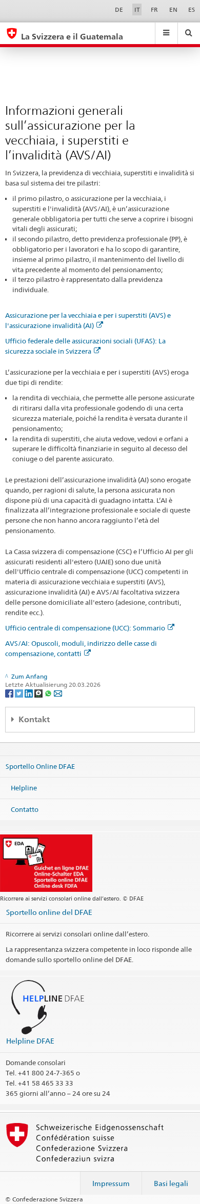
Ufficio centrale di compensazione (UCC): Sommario (85, 628)
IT (137, 9)
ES (191, 9)
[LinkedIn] (29, 693)
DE (119, 9)
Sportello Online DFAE (40, 766)
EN (173, 9)
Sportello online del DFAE (49, 912)
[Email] (58, 693)
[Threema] (39, 693)
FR (154, 9)
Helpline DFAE (30, 1040)
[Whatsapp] (49, 693)
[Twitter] (20, 693)
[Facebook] (10, 693)
